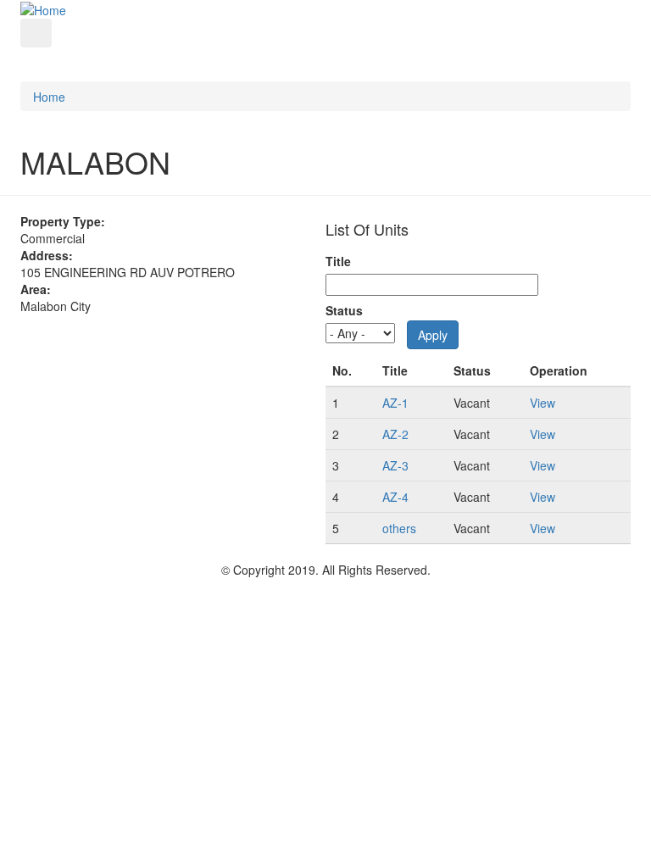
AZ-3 (395, 465)
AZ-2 (395, 434)
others (399, 528)
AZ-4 (395, 496)
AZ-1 (395, 402)
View (542, 402)
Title (338, 261)
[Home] (43, 8)
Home (49, 96)
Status (344, 310)
